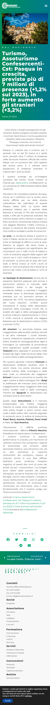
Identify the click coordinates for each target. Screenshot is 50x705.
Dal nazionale (19, 47)
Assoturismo (22, 183)
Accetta (7, 701)
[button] (46, 5)
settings (28, 696)
